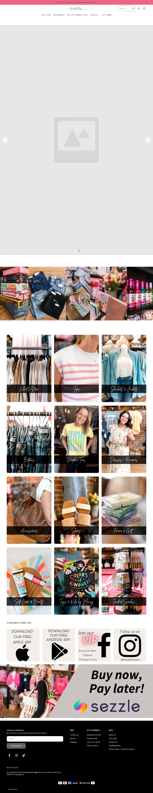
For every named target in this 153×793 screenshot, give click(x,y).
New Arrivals (59, 15)
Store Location (92, 746)
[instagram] (16, 755)
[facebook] (9, 755)
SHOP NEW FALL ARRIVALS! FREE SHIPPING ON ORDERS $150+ (76, 2)
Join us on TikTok (93, 742)
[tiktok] (23, 755)
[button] (5, 51)
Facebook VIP (92, 739)
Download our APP (94, 735)
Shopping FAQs (115, 746)
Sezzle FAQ (113, 742)
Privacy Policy (12, 789)
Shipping (73, 742)
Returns (73, 739)
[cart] (144, 8)
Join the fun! (16, 745)
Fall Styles (46, 15)
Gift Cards (107, 15)
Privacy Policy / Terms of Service (121, 749)
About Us (112, 735)
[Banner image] (76, 52)
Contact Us (74, 735)
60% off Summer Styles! (77, 15)
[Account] (138, 8)
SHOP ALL (94, 15)
